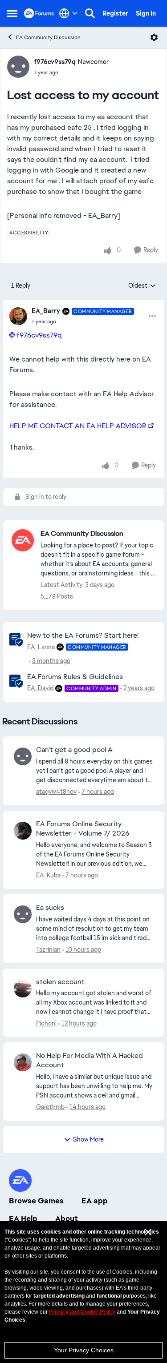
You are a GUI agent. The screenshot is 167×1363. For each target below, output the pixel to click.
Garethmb (50, 1107)
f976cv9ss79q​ (39, 335)
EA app (94, 1201)
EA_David (40, 688)
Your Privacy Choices (84, 1350)
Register (115, 13)
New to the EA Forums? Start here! (82, 635)
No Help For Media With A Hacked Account (89, 1060)
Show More (88, 1139)
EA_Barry (46, 311)
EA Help (23, 1218)
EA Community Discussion (48, 37)
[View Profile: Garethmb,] (23, 1062)
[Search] (90, 13)
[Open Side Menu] (12, 13)
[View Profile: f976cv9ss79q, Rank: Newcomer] (18, 67)
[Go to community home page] (39, 13)
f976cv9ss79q (55, 62)
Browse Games (36, 1201)
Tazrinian (48, 949)
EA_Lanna (41, 647)
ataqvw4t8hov (56, 792)
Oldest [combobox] (142, 285)
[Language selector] (68, 13)
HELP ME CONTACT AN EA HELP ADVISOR (78, 425)
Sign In (146, 13)
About (66, 1218)
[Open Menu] (154, 37)
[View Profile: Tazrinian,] (23, 914)
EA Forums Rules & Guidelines (75, 676)
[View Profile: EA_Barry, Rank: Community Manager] (18, 316)
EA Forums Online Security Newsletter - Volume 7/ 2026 (82, 829)
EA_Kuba (48, 875)
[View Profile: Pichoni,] (23, 988)
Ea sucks (50, 907)
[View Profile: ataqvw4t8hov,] (23, 756)
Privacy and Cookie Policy (82, 1312)
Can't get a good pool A (74, 749)
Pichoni (46, 1023)
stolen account (60, 981)
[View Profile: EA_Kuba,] (23, 831)
